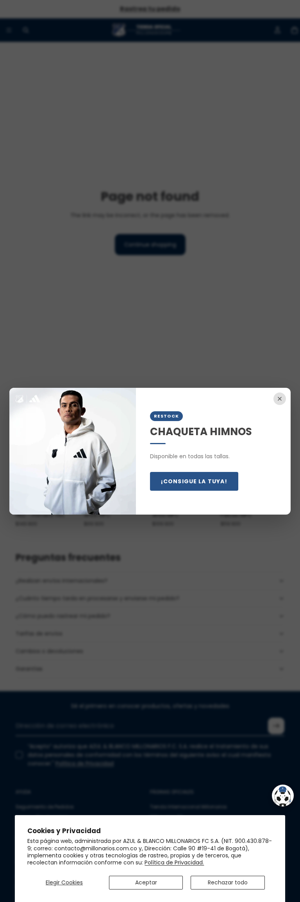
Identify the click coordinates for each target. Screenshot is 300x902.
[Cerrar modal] (279, 398)
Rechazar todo (228, 882)
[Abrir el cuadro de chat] (283, 796)
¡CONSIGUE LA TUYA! (194, 481)
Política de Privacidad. (174, 862)
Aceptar (146, 882)
